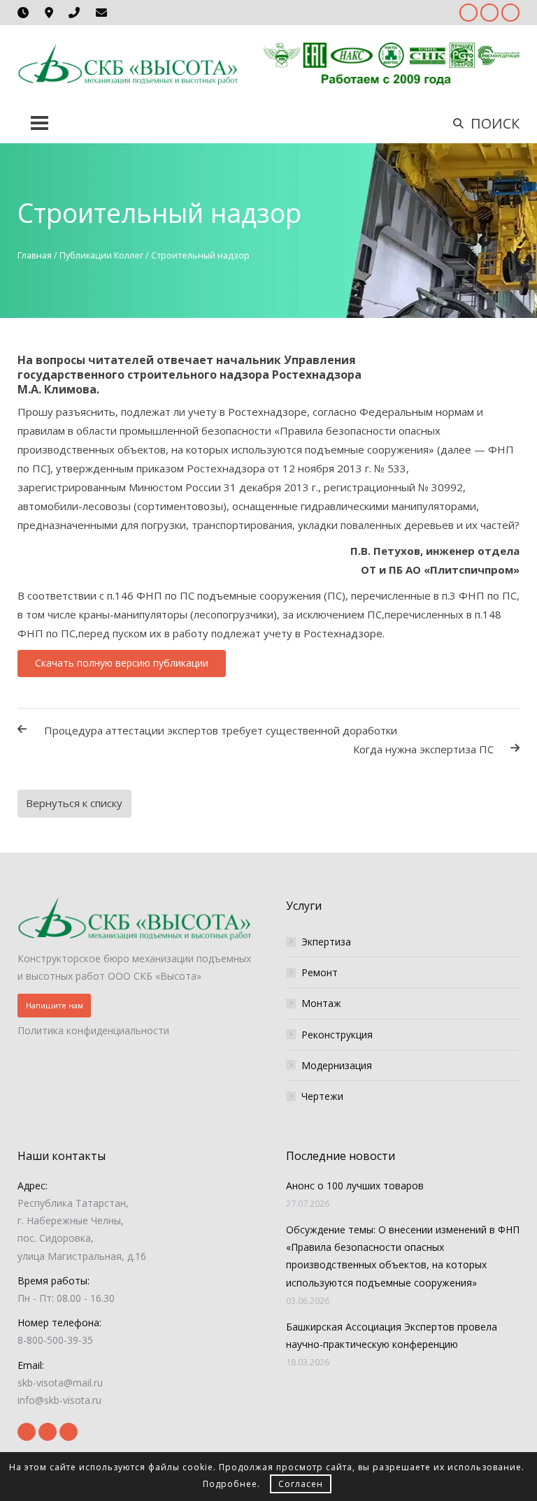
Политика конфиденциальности (93, 1030)
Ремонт (319, 972)
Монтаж (321, 1003)
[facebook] (468, 12)
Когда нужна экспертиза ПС (423, 749)
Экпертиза (326, 941)
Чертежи (322, 1096)
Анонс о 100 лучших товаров (355, 1185)
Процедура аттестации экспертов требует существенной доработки (220, 730)
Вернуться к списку (74, 803)
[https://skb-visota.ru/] (127, 64)
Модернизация (336, 1065)
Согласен (300, 1484)
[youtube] (489, 12)
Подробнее (230, 1484)
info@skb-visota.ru (59, 1400)
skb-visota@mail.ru (60, 1382)
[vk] (510, 12)
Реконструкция (337, 1034)
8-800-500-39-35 (55, 1340)
